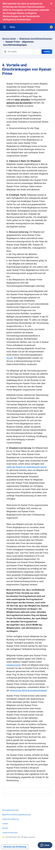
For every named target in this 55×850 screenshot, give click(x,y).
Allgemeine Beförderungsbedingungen (16, 815)
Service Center (9, 38)
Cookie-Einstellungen (10, 833)
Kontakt (5, 828)
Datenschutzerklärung (10, 819)
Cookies (5, 824)
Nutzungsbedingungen (10, 810)
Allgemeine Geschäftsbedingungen (35, 38)
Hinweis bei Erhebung (14, 846)
